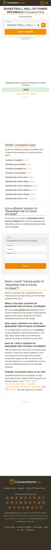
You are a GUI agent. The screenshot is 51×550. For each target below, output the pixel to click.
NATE (26, 90)
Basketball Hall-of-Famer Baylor (20, 181)
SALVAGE (36, 387)
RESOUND (10, 390)
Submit (25, 266)
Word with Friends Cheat (35, 488)
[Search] (42, 3)
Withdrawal (30, 530)
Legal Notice (37, 527)
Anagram (20, 488)
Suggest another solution (26, 94)
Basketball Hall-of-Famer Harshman (21, 186)
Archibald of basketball (17, 160)
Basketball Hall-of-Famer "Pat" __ (21, 198)
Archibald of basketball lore (19, 169)
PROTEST (25, 387)
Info (22, 530)
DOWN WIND (31, 381)
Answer (10, 245)
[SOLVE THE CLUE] (43, 25)
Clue (9, 21)
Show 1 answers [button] (25, 32)
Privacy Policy (10, 527)
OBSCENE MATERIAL (15, 384)
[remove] (38, 25)
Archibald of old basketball (18, 173)
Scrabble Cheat (10, 488)
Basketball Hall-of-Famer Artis (19, 177)
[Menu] (46, 3)
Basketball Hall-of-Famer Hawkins (21, 190)
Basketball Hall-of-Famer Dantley (20, 194)
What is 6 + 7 (12, 253)
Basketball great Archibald (18, 164)
